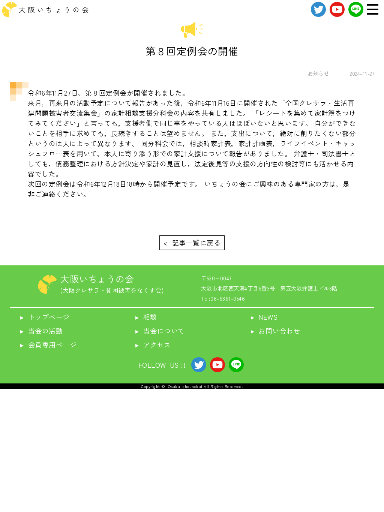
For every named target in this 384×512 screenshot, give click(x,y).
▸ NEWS (264, 317)
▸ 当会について (160, 330)
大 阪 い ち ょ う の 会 (54, 9)
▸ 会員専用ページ (48, 344)
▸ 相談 (146, 317)
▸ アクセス (153, 344)
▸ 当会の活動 (41, 330)
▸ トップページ (45, 317)
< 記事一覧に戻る (192, 242)
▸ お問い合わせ (275, 330)
